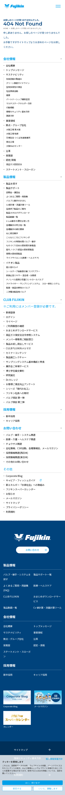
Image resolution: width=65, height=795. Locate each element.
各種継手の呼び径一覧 (16, 225)
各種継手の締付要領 (15, 229)
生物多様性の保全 (14, 87)
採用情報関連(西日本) (17, 452)
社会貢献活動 (12, 91)
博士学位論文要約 (15, 370)
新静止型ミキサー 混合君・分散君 (21, 275)
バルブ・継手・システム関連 (20, 434)
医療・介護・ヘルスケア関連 (20, 439)
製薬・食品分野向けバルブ (18, 287)
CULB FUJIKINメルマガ (18, 348)
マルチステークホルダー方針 (19, 103)
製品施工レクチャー (16, 357)
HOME (5, 28)
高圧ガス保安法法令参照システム (23, 335)
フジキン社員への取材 (17, 393)
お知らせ (10, 493)
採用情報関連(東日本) (17, 457)
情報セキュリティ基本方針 (18, 111)
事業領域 (10, 120)
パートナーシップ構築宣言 (18, 99)
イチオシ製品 (13, 262)
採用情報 (9, 410)
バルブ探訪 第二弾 (15, 402)
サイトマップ (13, 502)
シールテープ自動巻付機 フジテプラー (23, 271)
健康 (8, 95)
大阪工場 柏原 (12, 133)
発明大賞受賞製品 (14, 253)
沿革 (8, 151)
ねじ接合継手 (12, 233)
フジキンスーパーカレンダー (20, 489)
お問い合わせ (12, 428)
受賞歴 (9, 155)
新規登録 (10, 312)
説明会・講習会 (13, 192)
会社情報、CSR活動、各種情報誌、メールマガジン (32, 448)
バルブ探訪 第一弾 (15, 397)
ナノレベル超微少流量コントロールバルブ (24, 279)
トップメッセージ (15, 70)
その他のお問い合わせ (17, 461)
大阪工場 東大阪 (13, 129)
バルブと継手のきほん (16, 200)
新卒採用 (10, 416)
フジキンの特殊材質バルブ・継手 (21, 241)
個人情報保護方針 (54, 758)
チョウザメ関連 (14, 443)
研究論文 (10, 375)
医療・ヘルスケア (42, 585)
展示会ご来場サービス (17, 366)
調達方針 (10, 115)
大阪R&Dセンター (14, 145)
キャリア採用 (13, 420)
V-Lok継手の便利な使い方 (17, 221)
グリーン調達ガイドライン (18, 83)
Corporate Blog (14, 475)
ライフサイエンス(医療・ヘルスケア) (22, 257)
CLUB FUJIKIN (13, 300)
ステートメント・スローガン (20, 169)
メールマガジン (14, 498)
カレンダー (8, 726)
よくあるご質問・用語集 (17, 196)
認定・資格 (39, 645)
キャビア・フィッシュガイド (20, 480)
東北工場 (10, 141)
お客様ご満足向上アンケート (20, 384)
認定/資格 (11, 159)
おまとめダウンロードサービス (22, 330)
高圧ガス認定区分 (14, 164)
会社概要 (10, 65)
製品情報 (9, 177)
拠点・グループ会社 (16, 125)
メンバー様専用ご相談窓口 (19, 339)
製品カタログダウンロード (18, 212)
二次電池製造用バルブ (16, 291)
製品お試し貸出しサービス (19, 343)
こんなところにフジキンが (18, 237)
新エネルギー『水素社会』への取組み (25, 484)
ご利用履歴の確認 (15, 326)
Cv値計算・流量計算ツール (18, 204)
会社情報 (9, 59)
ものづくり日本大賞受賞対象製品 (21, 245)
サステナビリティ (15, 74)
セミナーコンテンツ (16, 352)
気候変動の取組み (14, 78)
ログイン (10, 317)
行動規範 (10, 107)
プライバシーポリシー (17, 507)
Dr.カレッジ (12, 379)
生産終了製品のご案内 (16, 208)
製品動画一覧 (12, 216)
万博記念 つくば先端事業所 (18, 137)
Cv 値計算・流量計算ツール (47, 607)
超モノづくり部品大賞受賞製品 (20, 249)
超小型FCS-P (12, 267)
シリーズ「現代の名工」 (18, 388)
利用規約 (10, 511)
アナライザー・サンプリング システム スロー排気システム (33, 283)
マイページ (11, 321)
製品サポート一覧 (42, 574)
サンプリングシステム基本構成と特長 (25, 361)
